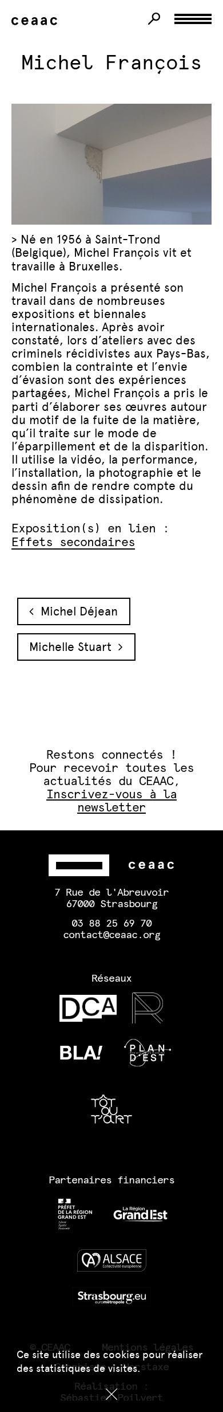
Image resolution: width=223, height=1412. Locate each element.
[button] (111, 1394)
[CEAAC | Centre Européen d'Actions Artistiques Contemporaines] (36, 21)
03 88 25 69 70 (111, 924)
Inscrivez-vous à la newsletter (111, 801)
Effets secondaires (73, 542)
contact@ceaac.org (111, 935)
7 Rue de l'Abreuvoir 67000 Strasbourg (111, 898)
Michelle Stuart (73, 647)
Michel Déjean (76, 611)
